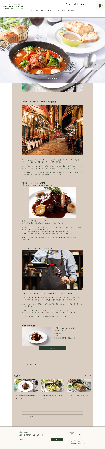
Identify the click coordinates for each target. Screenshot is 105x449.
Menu (23, 359)
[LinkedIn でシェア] (31, 364)
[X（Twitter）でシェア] (27, 364)
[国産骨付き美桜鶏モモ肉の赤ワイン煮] (26, 385)
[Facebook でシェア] (23, 364)
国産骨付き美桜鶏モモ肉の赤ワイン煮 (25, 397)
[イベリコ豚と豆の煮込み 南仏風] (79, 385)
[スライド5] (50, 78)
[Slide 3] (56, 78)
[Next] (96, 50)
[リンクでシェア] (35, 364)
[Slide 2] (54, 78)
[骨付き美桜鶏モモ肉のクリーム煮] (52, 385)
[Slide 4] (48, 78)
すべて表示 (88, 375)
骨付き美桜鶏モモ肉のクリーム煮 (52, 397)
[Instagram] (82, 3)
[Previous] (9, 50)
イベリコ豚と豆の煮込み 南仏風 (78, 397)
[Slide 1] (52, 78)
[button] (76, 3)
